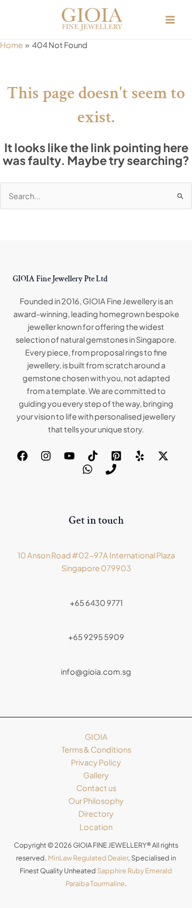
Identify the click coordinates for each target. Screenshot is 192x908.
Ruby (135, 870)
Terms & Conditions (96, 749)
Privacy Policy (96, 762)
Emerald (158, 870)
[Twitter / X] (163, 456)
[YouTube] (69, 456)
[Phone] (111, 469)
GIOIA (96, 736)
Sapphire (111, 870)
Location (96, 827)
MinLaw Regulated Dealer (88, 858)
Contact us (96, 788)
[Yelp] (139, 456)
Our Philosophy (96, 801)
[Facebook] (22, 456)
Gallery (96, 775)
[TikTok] (92, 456)
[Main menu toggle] (170, 20)
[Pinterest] (116, 456)
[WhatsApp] (87, 469)
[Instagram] (46, 456)
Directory (96, 813)
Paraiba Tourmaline (95, 883)
